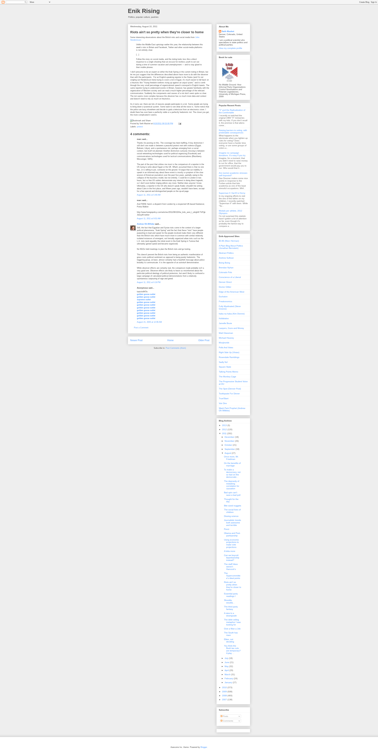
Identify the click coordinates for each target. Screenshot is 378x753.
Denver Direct (225, 282)
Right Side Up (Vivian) (229, 352)
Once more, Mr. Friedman (231, 457)
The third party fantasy (231, 607)
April (227, 670)
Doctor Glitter (225, 287)
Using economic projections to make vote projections (231, 543)
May (227, 666)
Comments (227, 721)
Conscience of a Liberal (230, 277)
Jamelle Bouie (225, 323)
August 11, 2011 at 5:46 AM (149, 195)
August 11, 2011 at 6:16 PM (149, 282)
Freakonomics (225, 301)
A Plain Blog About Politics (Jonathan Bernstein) (231, 247)
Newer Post (136, 340)
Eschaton (223, 296)
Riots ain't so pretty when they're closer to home (167, 32)
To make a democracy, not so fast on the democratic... (232, 473)
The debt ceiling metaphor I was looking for (232, 622)
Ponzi (226, 529)
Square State (225, 367)
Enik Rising (144, 11)
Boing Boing (224, 263)
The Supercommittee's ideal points (232, 575)
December (230, 437)
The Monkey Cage (227, 376)
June (227, 662)
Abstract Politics (226, 253)
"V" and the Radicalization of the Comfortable (232, 111)
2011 (224, 433)
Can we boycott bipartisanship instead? (231, 557)
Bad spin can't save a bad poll (232, 493)
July (227, 658)
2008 (224, 695)
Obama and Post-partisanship (232, 534)
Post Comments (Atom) (176, 348)
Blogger (204, 747)
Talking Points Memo (228, 372)
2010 (224, 687)
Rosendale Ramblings (229, 357)
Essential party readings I (231, 594)
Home (170, 340)
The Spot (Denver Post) (230, 389)
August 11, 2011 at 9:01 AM (149, 218)
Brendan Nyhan (226, 267)
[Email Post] (179, 123)
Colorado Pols (225, 272)
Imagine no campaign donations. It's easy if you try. (232, 154)
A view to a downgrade (230, 614)
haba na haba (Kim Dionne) (232, 313)
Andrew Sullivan (226, 258)
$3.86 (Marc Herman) (229, 241)
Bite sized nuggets (232, 505)
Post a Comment (141, 328)
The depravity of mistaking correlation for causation (231, 485)
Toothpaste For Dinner (229, 393)
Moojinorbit (224, 342)
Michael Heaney (226, 338)
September (230, 449)
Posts (225, 716)
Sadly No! (223, 362)
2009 (224, 691)
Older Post (203, 340)
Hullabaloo (224, 318)
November (230, 441)
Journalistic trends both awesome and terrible (232, 522)
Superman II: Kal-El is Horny (232, 193)
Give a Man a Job (232, 628)
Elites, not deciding (229, 640)
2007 (224, 699)
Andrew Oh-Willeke (145, 224)
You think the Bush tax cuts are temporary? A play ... (232, 649)
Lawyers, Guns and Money (231, 328)
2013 (224, 425)
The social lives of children (232, 510)
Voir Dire (223, 403)
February (229, 678)
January (229, 682)
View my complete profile (230, 48)
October (229, 445)
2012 (224, 429)
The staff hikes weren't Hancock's (231, 566)
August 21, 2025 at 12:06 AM (149, 322)
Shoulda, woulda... (229, 601)
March (228, 674)
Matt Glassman (226, 333)
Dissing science (231, 516)
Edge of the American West (231, 292)
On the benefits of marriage (232, 464)
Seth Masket (228, 31)
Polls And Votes (226, 347)
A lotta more (229, 551)
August (228, 453)
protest (140, 127)
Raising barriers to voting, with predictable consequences (233, 131)
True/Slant (223, 398)
